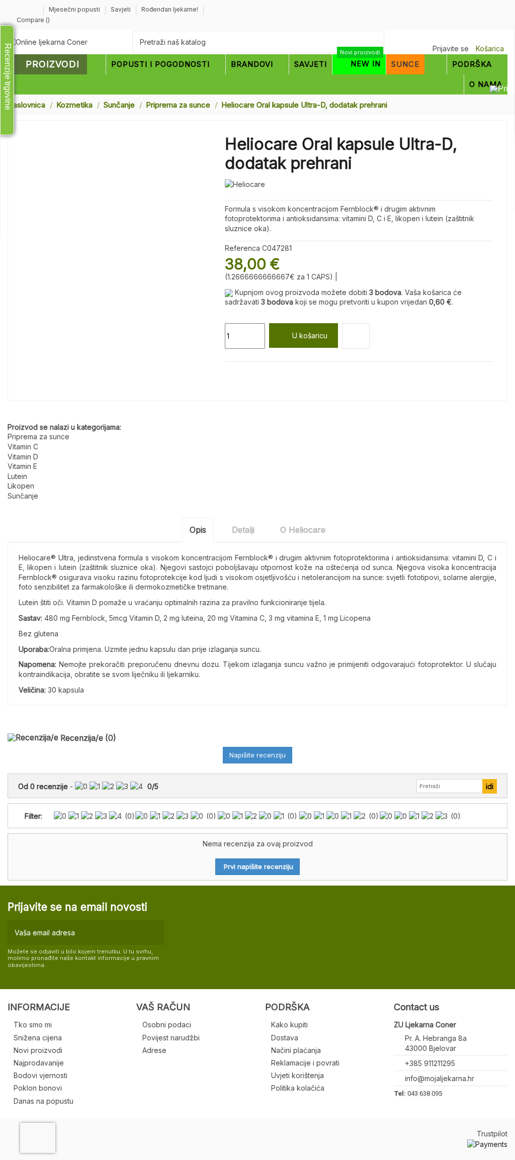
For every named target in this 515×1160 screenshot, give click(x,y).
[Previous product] (493, 104)
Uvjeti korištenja (297, 1075)
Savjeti (121, 9)
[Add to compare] (356, 336)
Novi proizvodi (38, 1050)
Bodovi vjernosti (40, 1075)
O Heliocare (302, 530)
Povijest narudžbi (171, 1037)
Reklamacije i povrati (305, 1062)
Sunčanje (23, 496)
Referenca (242, 248)
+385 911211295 (430, 1063)
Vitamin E (22, 466)
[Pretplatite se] (154, 932)
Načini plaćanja (296, 1050)
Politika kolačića (297, 1088)
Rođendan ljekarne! (169, 9)
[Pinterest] (253, 373)
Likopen (21, 485)
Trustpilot (492, 1133)
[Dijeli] (229, 373)
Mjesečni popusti (75, 9)
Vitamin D (23, 456)
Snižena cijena (38, 1037)
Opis (198, 530)
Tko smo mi (33, 1024)
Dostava (284, 1037)
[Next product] (503, 104)
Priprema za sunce (38, 436)
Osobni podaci (166, 1024)
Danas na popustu (43, 1101)
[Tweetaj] (241, 373)
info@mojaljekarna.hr (439, 1078)
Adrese (154, 1050)
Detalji (243, 530)
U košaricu (309, 335)
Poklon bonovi (38, 1088)
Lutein (17, 476)
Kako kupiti (289, 1024)
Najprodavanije (39, 1062)
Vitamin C (23, 446)
